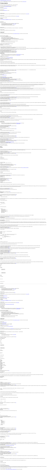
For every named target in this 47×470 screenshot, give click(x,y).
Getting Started (12, 328)
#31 (15, 153)
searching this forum (4, 77)
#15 (9, 98)
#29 (10, 142)
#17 (10, 103)
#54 (15, 402)
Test (10, 0)
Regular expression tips (19, 54)
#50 (15, 336)
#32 (15, 164)
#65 (10, 452)
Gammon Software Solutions (3, 0)
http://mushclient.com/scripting (16, 33)
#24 (9, 132)
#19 (10, 116)
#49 (15, 263)
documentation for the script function (6, 19)
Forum (7, 0)
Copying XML (14, 334)
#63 (15, 447)
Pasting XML (17, 302)
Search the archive (24, 1)
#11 (9, 80)
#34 (15, 169)
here (14, 292)
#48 (15, 258)
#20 (9, 117)
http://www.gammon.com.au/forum (24, 167)
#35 (10, 175)
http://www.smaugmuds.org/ (10, 57)
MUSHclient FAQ (5, 10)
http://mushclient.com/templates (8, 6)
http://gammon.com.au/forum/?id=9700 (10, 445)
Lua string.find (17, 123)
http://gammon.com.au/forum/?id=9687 (10, 304)
